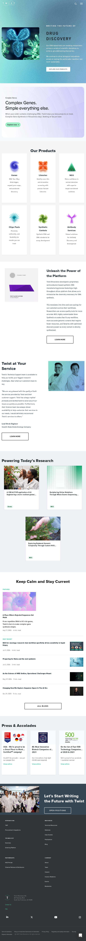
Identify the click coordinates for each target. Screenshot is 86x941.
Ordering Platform (10, 848)
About (46, 862)
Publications (48, 839)
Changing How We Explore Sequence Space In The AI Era (25, 688)
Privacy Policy (45, 932)
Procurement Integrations (13, 830)
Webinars (48, 830)
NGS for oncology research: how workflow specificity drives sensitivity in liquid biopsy (34, 644)
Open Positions (57, 810)
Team (46, 867)
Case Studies (49, 835)
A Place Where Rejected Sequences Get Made (18, 616)
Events (47, 881)
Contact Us (8, 905)
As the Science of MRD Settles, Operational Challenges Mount (27, 673)
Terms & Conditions (7, 932)
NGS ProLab (8, 862)
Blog (46, 844)
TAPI (6, 825)
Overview (8, 843)
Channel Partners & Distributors (14, 867)
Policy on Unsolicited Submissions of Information (26, 932)
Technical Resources (51, 825)
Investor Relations (50, 877)
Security (74, 932)
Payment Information (7, 934)
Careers (47, 872)
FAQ (6, 909)
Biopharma (48, 886)
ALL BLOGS (43, 706)
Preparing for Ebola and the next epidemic (19, 659)
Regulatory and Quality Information (60, 932)
